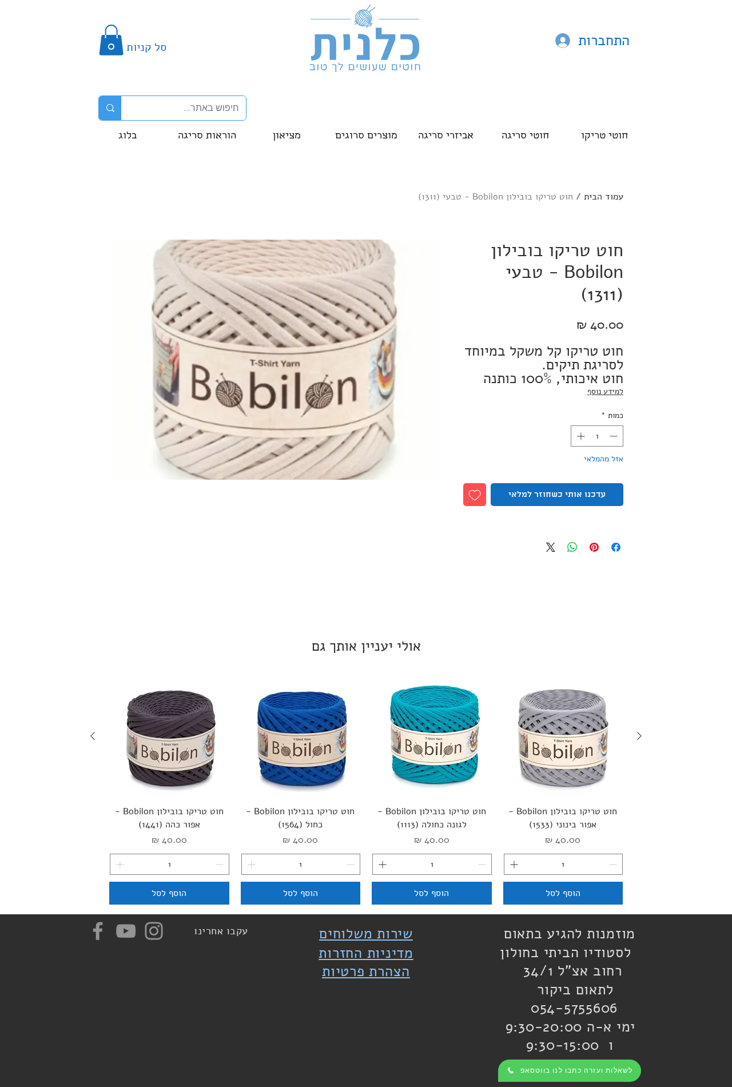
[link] (111, 40)
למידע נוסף (605, 391)
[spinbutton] (597, 436)
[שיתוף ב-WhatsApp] (572, 547)
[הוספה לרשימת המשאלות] (474, 494)
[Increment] (579, 436)
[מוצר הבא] (93, 736)
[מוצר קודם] (639, 736)
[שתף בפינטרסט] (594, 547)
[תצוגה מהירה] (563, 736)
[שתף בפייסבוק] (616, 547)
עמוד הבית (603, 196)
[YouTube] (126, 931)
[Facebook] (98, 931)
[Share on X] (551, 547)
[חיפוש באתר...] (110, 108)
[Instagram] (154, 931)
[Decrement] (614, 436)
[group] (366, 790)
